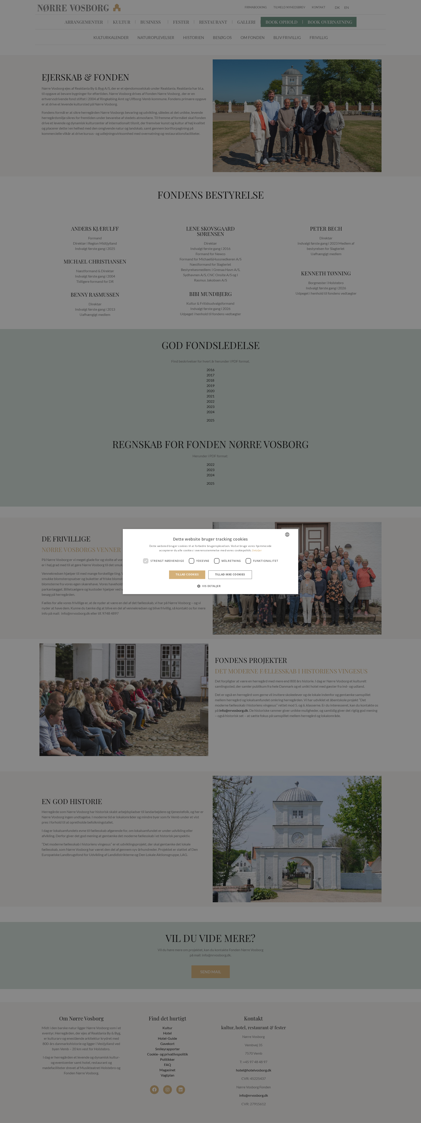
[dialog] (210, 561)
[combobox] (287, 534)
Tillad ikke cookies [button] (230, 575)
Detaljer (257, 550)
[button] (210, 586)
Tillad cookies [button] (187, 575)
